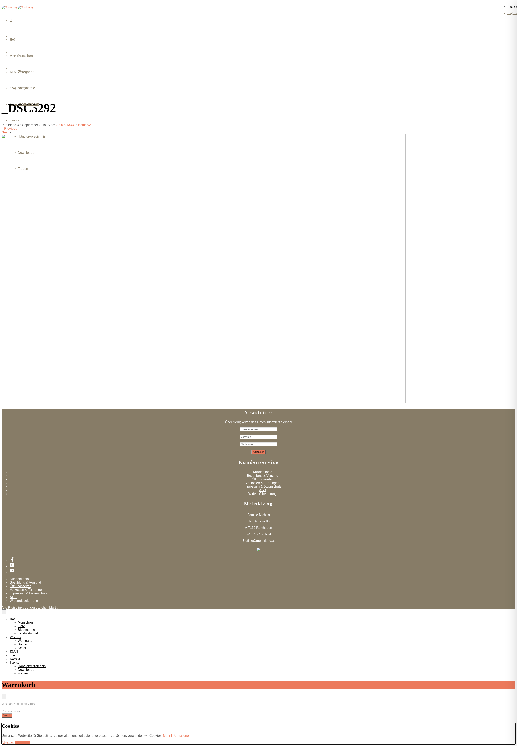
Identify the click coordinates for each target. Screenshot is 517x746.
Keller (22, 104)
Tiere (21, 626)
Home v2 (84, 125)
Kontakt (15, 659)
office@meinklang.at (260, 540)
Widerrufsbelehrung (262, 494)
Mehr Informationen (177, 735)
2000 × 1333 (65, 125)
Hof (12, 39)
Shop (13, 655)
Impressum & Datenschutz (262, 486)
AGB (262, 490)
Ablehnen (8, 742)
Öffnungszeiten (262, 479)
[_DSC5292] (204, 402)
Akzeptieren (22, 742)
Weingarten (26, 72)
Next (5, 132)
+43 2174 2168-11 (260, 534)
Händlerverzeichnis (32, 136)
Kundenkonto (262, 472)
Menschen (25, 55)
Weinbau (15, 637)
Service (14, 120)
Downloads (26, 152)
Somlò (22, 88)
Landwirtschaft (28, 633)
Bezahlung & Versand (262, 475)
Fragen (23, 168)
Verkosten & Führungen (263, 483)
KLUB (14, 651)
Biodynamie (26, 629)
